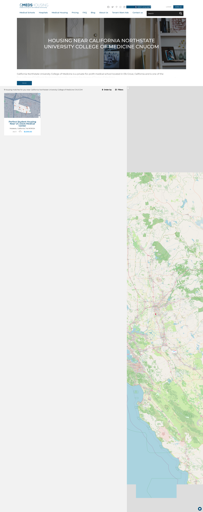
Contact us (138, 12)
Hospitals (43, 12)
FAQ (85, 12)
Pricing (75, 12)
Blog (93, 12)
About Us (103, 12)
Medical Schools (27, 12)
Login (168, 7)
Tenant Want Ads (120, 12)
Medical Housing (60, 12)
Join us (178, 7)
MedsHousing (34, 4)
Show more (24, 83)
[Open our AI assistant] (200, 509)
